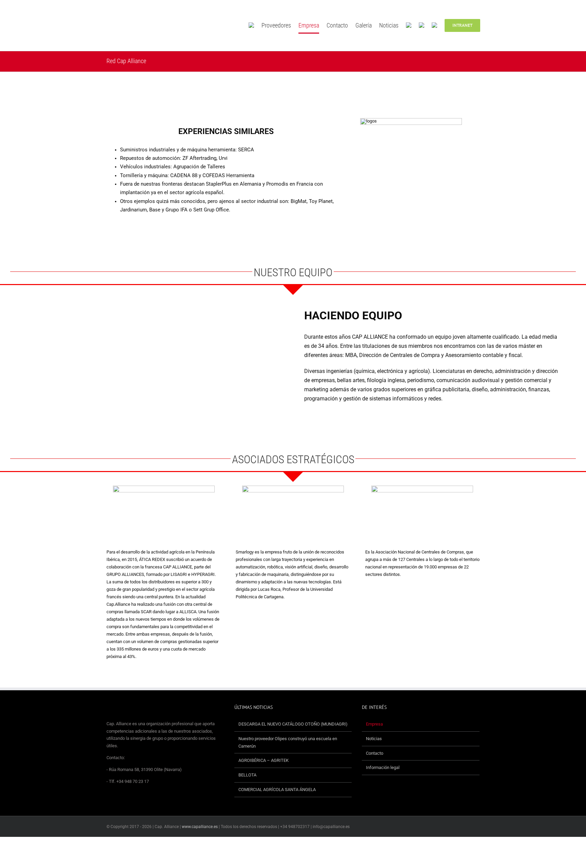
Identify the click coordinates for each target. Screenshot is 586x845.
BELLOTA (247, 774)
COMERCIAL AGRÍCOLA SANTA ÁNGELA (277, 789)
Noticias (374, 738)
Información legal (382, 767)
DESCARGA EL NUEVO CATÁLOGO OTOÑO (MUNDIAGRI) (293, 724)
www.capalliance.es (200, 826)
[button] (490, 25)
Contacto (374, 753)
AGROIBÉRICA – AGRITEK (264, 760)
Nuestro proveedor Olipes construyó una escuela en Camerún (287, 742)
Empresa (374, 724)
